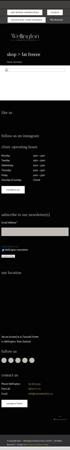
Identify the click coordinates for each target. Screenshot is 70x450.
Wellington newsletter (16, 249)
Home (9, 62)
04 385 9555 (34, 384)
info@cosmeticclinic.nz (40, 393)
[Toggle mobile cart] (54, 41)
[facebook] (4, 360)
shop (11, 54)
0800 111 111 (34, 388)
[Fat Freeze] (35, 77)
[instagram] (11, 360)
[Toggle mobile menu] (60, 41)
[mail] (18, 360)
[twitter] (31, 360)
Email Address (9, 222)
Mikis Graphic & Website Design (35, 445)
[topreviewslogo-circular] (60, 417)
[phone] (25, 360)
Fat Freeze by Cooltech (35, 72)
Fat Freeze (35, 83)
